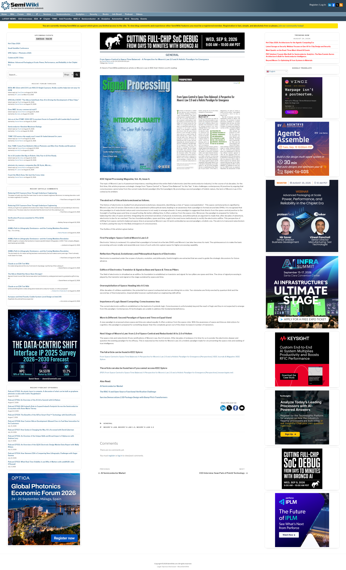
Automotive (117, 19)
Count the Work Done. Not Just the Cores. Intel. (26, 175)
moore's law (110, 427)
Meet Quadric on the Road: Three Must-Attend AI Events (288, 50)
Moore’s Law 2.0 (145, 427)
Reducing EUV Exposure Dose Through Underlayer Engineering (32, 193)
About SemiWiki (183, 567)
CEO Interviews (25, 19)
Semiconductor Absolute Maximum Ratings (25, 127)
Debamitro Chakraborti (59, 291)
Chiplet (46, 19)
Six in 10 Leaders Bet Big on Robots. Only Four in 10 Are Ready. (32, 156)
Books (106, 14)
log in (120, 455)
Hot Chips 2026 (14, 44)
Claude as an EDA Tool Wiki (18, 264)
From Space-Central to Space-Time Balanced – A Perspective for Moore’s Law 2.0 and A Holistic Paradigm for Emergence (154, 59)
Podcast (129, 14)
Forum (21, 14)
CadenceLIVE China (16, 58)
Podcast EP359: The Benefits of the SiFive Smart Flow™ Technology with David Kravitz (42, 415)
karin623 (18, 150)
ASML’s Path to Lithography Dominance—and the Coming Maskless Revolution (38, 228)
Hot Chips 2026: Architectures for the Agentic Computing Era (290, 43)
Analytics (80, 14)
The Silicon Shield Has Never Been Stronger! (25, 274)
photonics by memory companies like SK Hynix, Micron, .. (30, 165)
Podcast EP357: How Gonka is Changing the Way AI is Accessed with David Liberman (41, 430)
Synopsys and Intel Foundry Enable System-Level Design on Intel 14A (34, 297)
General (110, 63)
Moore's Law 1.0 (126, 427)
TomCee (17, 131)
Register (314, 5)
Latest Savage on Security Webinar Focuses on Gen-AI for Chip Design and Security (298, 46)
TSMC (54, 19)
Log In (323, 5)
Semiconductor (63, 14)
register (111, 455)
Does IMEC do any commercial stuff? (22, 110)
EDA (29, 14)
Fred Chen (21, 92)
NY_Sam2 (18, 95)
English (272, 71)
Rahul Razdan (62, 233)
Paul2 (19, 102)
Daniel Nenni (19, 104)
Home (4, 14)
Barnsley (18, 114)
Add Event (40, 39)
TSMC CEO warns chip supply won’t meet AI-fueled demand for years (35, 136)
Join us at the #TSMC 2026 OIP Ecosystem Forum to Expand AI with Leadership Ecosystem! (43, 119)
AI (98, 19)
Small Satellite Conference (18, 48)
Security (93, 14)
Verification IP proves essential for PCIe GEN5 (26, 218)
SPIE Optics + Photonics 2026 (19, 53)
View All (49, 39)
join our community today (291, 26)
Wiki (12, 14)
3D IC (126, 19)
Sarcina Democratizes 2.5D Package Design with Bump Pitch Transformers (133, 397)
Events (144, 19)
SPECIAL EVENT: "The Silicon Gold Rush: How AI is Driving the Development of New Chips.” (43, 100)
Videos (139, 14)
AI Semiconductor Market (111, 386)
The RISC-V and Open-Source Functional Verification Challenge (128, 391)
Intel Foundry (65, 19)
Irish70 (20, 139)
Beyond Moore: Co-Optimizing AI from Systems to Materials (289, 60)
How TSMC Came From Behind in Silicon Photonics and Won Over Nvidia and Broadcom (42, 146)
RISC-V (77, 19)
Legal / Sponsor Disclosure (166, 567)
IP (37, 14)
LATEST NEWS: (9, 19)
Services (47, 14)
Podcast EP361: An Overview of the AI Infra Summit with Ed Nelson (34, 400)
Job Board (117, 14)
